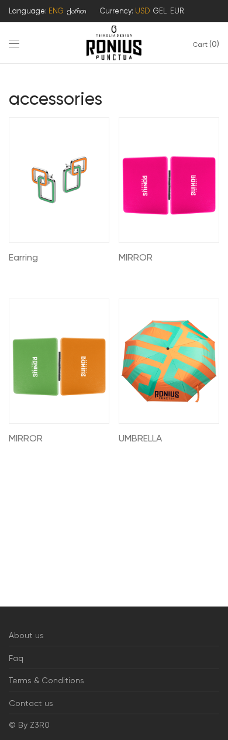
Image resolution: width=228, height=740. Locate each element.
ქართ (76, 10)
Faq (16, 658)
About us (26, 635)
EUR (177, 10)
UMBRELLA (140, 438)
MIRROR (136, 257)
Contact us (31, 703)
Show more (25, 273)
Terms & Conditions (46, 680)
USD (142, 10)
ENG (56, 10)
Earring (23, 257)
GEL (160, 10)
